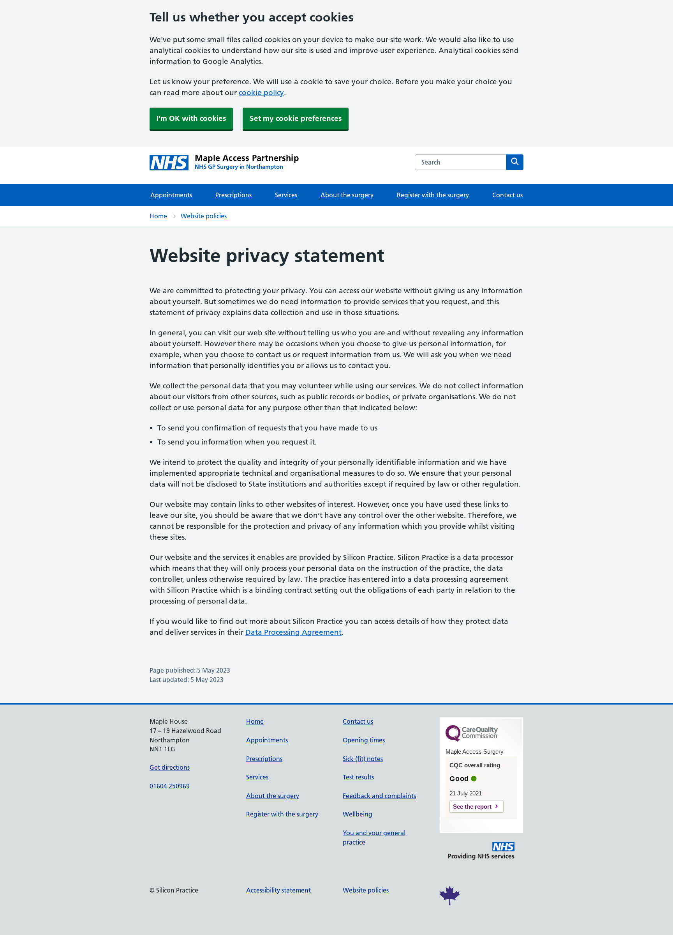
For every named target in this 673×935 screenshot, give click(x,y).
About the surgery (347, 195)
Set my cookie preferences (296, 118)
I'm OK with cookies (191, 118)
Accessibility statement (278, 890)
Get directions (170, 767)
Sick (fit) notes (363, 759)
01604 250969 (170, 786)
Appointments (171, 195)
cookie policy (261, 92)
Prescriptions (233, 195)
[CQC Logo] (472, 740)
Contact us (507, 195)
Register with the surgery (433, 195)
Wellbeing (357, 814)
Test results (358, 777)
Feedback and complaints (379, 796)
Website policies (204, 216)
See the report (472, 806)
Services (286, 195)
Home (158, 216)
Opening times (364, 740)
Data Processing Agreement (293, 632)
